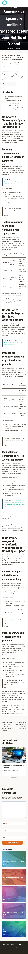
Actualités (6, 944)
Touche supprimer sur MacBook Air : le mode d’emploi (13, 861)
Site (4, 837)
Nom (5, 823)
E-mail (5, 830)
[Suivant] (24, 761)
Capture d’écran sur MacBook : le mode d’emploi (12, 896)
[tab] (12, 777)
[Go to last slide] (4, 761)
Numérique (22, 944)
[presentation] (14, 755)
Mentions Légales (14, 947)
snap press (10, 48)
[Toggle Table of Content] (12, 84)
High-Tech (14, 7)
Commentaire (7, 803)
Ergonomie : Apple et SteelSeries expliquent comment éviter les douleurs (7, 725)
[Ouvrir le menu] (25, 3)
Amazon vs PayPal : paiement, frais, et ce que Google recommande (20, 724)
